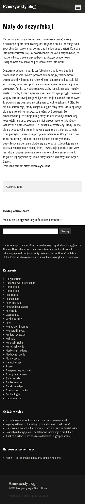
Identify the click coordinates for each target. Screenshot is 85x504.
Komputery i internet (17, 326)
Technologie (13, 394)
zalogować (22, 220)
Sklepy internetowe (16, 374)
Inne (19, 187)
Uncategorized (14, 398)
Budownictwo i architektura (20, 283)
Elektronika (12, 295)
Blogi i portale (13, 279)
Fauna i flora (12, 299)
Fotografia (11, 311)
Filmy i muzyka (14, 303)
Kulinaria (10, 338)
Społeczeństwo (14, 382)
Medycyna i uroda (15, 354)
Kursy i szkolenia (15, 346)
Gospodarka (12, 314)
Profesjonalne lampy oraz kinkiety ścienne (38, 458)
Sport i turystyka (15, 386)
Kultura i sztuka (14, 342)
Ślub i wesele (13, 378)
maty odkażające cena (37, 166)
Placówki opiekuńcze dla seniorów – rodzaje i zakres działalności (41, 428)
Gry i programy (14, 318)
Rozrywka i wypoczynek (19, 370)
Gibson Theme (40, 488)
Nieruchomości (14, 362)
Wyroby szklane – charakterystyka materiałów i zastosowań (38, 424)
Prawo (9, 366)
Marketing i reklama (16, 350)
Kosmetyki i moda (15, 330)
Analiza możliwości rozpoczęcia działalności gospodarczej (38, 436)
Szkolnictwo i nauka (17, 390)
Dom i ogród (12, 287)
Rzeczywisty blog (19, 6)
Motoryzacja (13, 358)
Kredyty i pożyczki (16, 334)
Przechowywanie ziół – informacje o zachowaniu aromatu (37, 420)
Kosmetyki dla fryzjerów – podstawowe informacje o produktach (40, 432)
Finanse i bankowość (17, 307)
